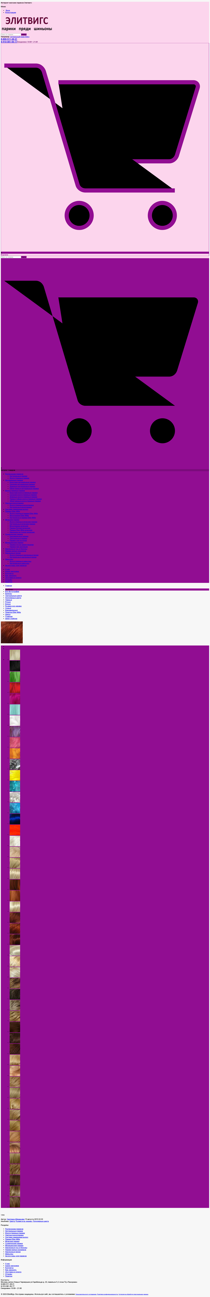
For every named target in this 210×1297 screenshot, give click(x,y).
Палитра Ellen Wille (13, 612)
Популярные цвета (13, 598)
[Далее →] (12, 643)
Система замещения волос (16, 509)
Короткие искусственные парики (24, 493)
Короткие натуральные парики (23, 482)
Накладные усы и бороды (16, 549)
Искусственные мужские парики (23, 522)
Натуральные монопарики (21, 507)
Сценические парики (14, 534)
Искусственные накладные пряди (24, 555)
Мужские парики (12, 520)
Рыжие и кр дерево (13, 606)
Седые (8, 608)
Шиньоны (9, 559)
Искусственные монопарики (22, 505)
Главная (8, 586)
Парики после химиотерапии (22, 545)
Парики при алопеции (19, 547)
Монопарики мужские (19, 526)
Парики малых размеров (15, 551)
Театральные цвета (13, 596)
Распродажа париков (14, 474)
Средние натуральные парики (22, 484)
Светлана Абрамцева (15, 1219)
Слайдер (9, 616)
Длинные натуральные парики (22, 486)
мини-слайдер (11, 619)
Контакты (9, 573)
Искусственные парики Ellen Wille (24, 513)
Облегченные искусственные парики (25, 501)
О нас (7, 569)
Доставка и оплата (13, 578)
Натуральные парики (18, 476)
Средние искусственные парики (23, 495)
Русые (8, 602)
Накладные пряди (13, 553)
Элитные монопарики (14, 503)
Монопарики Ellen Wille (19, 516)
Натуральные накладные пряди (23, 557)
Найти (24, 34)
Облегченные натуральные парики (24, 489)
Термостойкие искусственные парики (26, 499)
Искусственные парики (19, 478)
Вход (8, 10)
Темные (8, 600)
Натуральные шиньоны (19, 563)
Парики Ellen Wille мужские (21, 530)
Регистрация (10, 12)
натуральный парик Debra (19, 37)
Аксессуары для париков (16, 565)
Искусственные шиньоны (20, 561)
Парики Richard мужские (20, 528)
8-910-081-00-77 (9, 41)
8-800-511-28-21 (9, 39)
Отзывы (8, 580)
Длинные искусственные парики (23, 497)
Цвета (7, 614)
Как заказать (11, 576)
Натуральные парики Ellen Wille (23, 518)
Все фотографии (12, 592)
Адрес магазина (12, 571)
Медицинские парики (14, 543)
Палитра (8, 582)
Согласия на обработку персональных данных (133, 1294)
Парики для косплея (18, 541)
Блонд (8, 604)
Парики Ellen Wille (12, 511)
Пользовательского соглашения (86, 1294)
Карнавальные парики (19, 536)
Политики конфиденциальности (107, 1294)
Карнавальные (11, 610)
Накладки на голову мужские (22, 532)
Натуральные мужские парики (22, 524)
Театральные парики (18, 538)
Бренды (8, 594)
